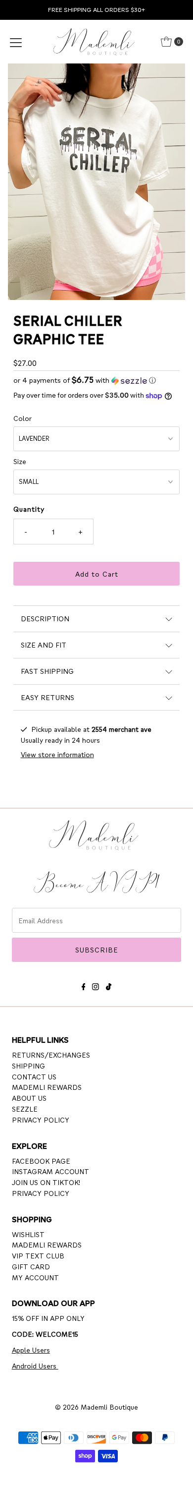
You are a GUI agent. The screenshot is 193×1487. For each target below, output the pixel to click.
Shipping (28, 1065)
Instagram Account (50, 1171)
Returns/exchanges (51, 1054)
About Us (29, 1097)
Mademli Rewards (47, 1086)
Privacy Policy (40, 1119)
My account (35, 1277)
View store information (57, 754)
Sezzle (25, 1108)
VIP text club (38, 1255)
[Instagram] (95, 985)
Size (19, 461)
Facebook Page (41, 1160)
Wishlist (28, 1234)
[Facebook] (84, 985)
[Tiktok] (108, 985)
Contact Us (34, 1076)
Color (22, 418)
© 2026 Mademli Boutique (96, 1406)
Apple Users (31, 1349)
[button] (96, 380)
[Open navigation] (15, 42)
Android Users (35, 1365)
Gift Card (31, 1266)
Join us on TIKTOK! (46, 1182)
